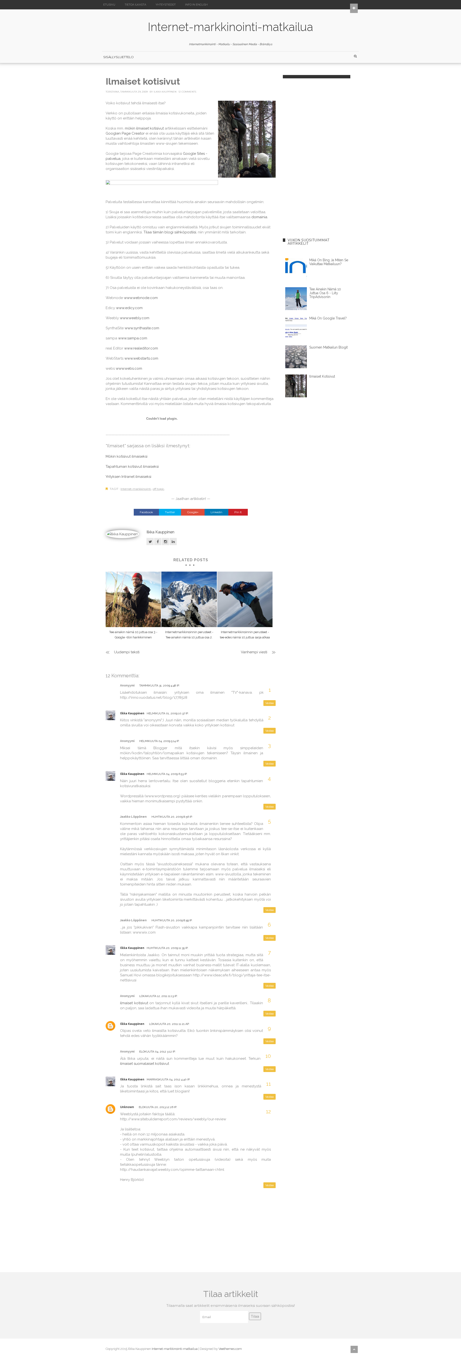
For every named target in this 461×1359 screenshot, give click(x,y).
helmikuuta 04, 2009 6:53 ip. (167, 774)
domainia (259, 217)
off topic (158, 489)
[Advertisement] (318, 147)
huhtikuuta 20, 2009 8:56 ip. (172, 816)
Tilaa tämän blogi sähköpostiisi (170, 232)
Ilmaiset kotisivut (322, 376)
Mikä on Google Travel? (328, 318)
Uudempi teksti (127, 652)
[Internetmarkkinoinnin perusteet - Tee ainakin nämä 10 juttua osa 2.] (189, 599)
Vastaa (269, 703)
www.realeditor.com (141, 348)
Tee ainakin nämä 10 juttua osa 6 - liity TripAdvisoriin (325, 293)
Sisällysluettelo (118, 57)
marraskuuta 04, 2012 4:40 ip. (168, 1079)
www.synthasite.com (142, 328)
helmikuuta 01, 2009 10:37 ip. (167, 713)
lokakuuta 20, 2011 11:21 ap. (169, 1024)
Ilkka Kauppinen (165, 91)
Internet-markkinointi (136, 489)
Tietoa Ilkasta (135, 4)
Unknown (127, 1107)
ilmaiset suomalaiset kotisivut (144, 1063)
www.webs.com (129, 368)
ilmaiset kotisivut (134, 1003)
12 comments (187, 91)
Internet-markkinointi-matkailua (230, 27)
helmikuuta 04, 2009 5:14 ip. (159, 741)
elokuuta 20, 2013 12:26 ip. (158, 1107)
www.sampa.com (132, 338)
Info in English (196, 4)
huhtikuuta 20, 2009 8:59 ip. (172, 920)
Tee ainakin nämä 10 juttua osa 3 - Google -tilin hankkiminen (133, 634)
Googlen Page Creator (125, 133)
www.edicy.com (129, 308)
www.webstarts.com (141, 358)
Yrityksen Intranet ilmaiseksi (128, 476)
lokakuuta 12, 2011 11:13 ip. (158, 996)
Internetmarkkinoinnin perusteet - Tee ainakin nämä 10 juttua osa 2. (189, 634)
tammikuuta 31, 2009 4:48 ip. (159, 685)
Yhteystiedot (166, 4)
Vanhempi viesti (254, 652)
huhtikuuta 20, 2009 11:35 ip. (167, 948)
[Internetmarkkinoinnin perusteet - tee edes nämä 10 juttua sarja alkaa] (245, 599)
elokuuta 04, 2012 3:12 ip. (157, 1051)
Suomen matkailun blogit (328, 347)
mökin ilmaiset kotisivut (144, 128)
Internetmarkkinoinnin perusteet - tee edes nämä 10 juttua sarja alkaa (245, 634)
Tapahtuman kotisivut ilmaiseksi (132, 466)
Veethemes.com (230, 1349)
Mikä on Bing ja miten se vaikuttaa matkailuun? (328, 262)
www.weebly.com (134, 318)
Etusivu (109, 4)
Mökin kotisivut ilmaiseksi (126, 456)
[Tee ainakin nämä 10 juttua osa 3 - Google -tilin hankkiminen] (133, 599)
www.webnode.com (141, 298)
